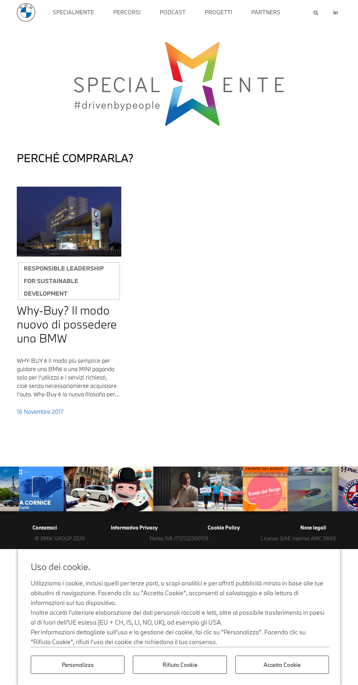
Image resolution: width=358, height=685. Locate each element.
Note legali (313, 527)
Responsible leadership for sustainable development (64, 281)
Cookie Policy (224, 527)
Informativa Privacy (134, 527)
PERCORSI (127, 12)
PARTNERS (265, 12)
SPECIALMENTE (73, 12)
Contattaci (45, 527)
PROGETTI (218, 12)
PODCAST (173, 12)
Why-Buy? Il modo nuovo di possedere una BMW (67, 324)
